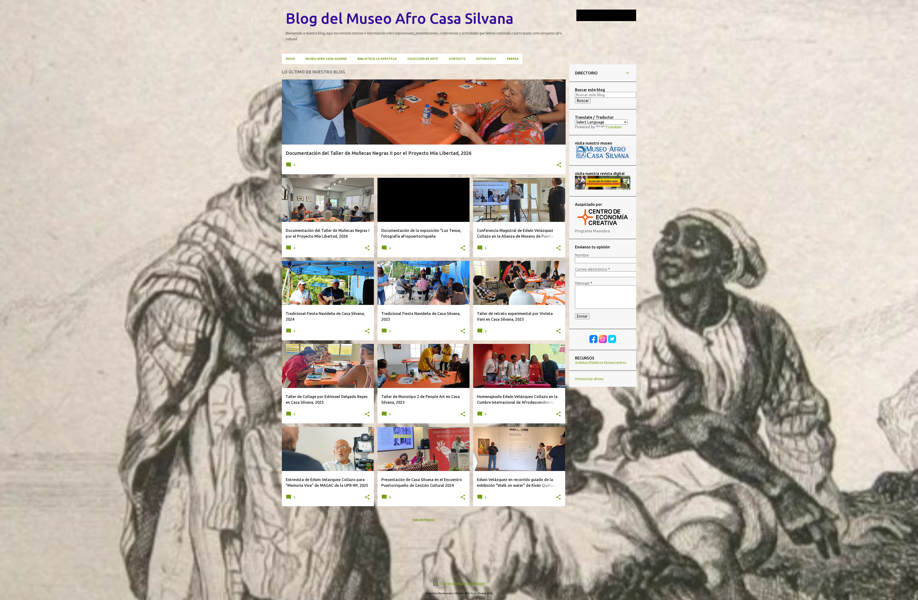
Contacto (457, 58)
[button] (559, 165)
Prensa (513, 58)
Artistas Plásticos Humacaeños (600, 362)
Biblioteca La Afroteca (377, 58)
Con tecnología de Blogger (461, 583)
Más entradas (424, 519)
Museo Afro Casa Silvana (326, 58)
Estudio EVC (486, 58)
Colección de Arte (422, 58)
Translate (614, 127)
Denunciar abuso (589, 379)
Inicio (290, 58)
